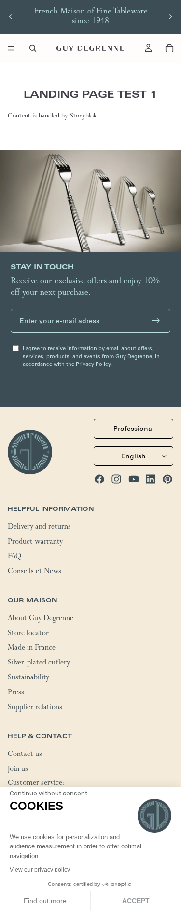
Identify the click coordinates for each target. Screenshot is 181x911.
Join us (18, 769)
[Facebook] (99, 478)
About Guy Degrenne (40, 618)
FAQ (14, 557)
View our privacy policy (40, 869)
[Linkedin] (150, 478)
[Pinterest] (167, 478)
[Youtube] (133, 478)
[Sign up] (156, 320)
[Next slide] (170, 16)
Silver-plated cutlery (39, 663)
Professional (133, 428)
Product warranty (35, 542)
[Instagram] (116, 478)
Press (16, 693)
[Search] (32, 48)
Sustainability (28, 678)
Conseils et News (34, 572)
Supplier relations (35, 707)
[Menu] (11, 48)
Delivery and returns (39, 527)
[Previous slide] (10, 16)
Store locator (28, 633)
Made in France (32, 648)
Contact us (25, 755)
